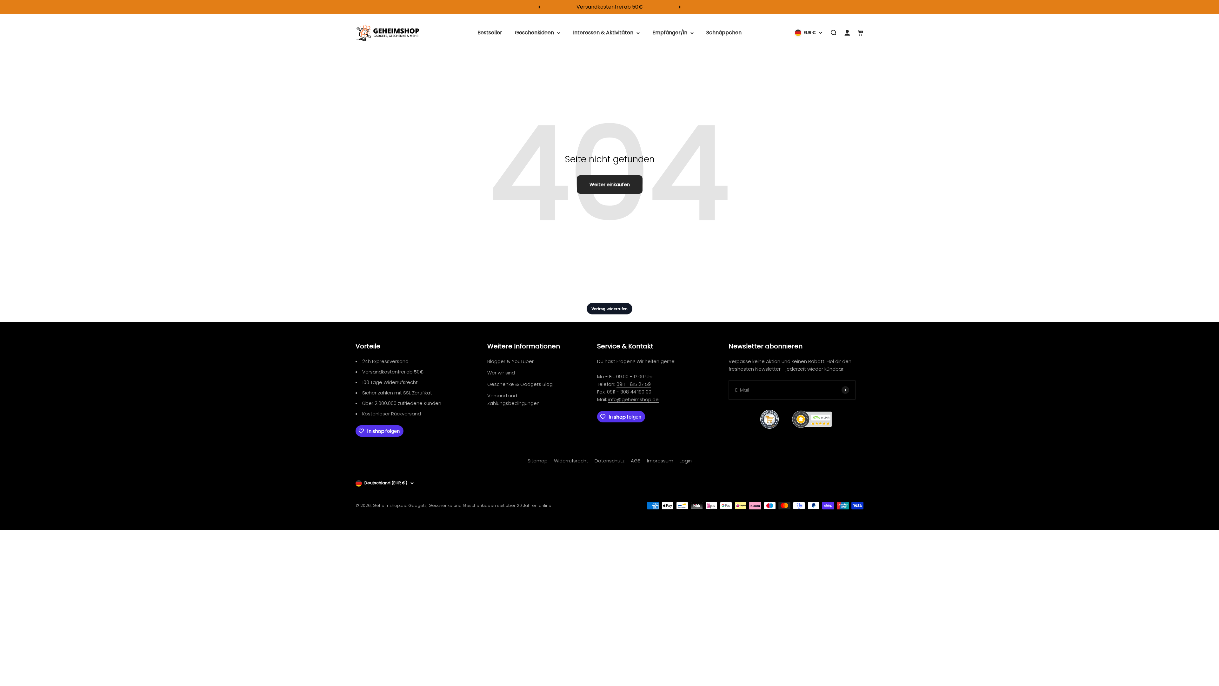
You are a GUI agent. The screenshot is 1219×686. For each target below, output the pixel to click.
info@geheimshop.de (633, 399)
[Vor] (680, 7)
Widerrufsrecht (571, 460)
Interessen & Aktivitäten (603, 33)
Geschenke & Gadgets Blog (520, 384)
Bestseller (489, 33)
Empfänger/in (669, 33)
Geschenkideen (534, 33)
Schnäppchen (724, 33)
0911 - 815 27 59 (633, 384)
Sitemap (538, 460)
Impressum (660, 460)
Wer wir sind (501, 372)
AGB (636, 460)
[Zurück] (539, 7)
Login (686, 460)
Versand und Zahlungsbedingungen (513, 399)
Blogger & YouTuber (510, 361)
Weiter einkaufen (610, 184)
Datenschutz (609, 460)
